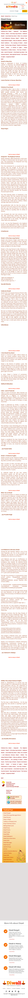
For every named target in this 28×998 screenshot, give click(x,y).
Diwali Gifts (9, 782)
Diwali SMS (6, 855)
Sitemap (23, 988)
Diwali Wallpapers (8, 836)
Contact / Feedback (16, 988)
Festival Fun (8, 16)
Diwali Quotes (7, 844)
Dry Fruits (8, 793)
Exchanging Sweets (10, 783)
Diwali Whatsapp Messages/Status (12, 815)
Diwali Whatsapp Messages (12, 786)
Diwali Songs (6, 832)
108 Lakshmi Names (8, 861)
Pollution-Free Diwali (6, 31)
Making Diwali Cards (8, 825)
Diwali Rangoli (7, 813)
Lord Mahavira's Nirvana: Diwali (10, 38)
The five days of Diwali (10, 45)
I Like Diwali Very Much (10, 36)
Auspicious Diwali (10, 56)
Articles (5, 849)
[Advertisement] (14, 139)
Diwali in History (15, 943)
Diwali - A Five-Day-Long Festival (13, 33)
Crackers (8, 791)
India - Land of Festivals (6, 52)
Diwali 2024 (6, 840)
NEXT (2, 59)
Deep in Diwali (7, 819)
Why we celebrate (17, 40)
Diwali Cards (9, 790)
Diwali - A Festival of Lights (14, 47)
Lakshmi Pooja (7, 847)
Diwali (22, 64)
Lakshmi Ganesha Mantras (10, 851)
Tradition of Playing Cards (10, 821)
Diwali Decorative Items (9, 838)
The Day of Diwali (21, 49)
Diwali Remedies (7, 859)
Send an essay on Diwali (14, 85)
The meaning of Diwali (16, 43)
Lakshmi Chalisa (7, 853)
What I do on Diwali (22, 36)
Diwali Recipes (7, 817)
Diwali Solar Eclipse (8, 857)
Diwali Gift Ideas (15, 967)
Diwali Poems (6, 830)
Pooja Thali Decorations (9, 823)
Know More (11, 939)
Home (4, 988)
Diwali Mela (6, 834)
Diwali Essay (6, 828)
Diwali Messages (10, 785)
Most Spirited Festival (15, 54)
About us (9, 988)
